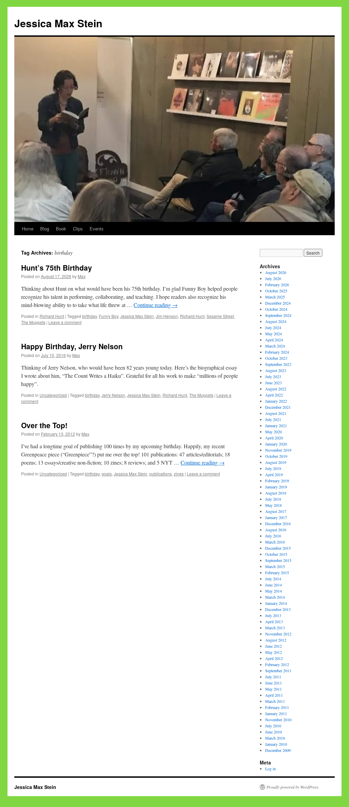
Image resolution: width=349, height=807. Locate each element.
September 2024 (278, 315)
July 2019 (273, 468)
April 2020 (274, 437)
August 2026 (275, 272)
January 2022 (276, 401)
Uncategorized (53, 395)
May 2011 (273, 689)
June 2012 (273, 646)
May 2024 (273, 333)
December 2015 (278, 548)
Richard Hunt (52, 316)
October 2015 (276, 554)
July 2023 (273, 376)
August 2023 (275, 370)
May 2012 (273, 652)
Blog (44, 228)
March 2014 (275, 597)
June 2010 (273, 732)
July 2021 (273, 419)
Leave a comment (64, 322)
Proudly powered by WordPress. (293, 787)
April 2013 (274, 621)
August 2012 (275, 640)
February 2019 (277, 480)
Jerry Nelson (113, 395)
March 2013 (275, 627)
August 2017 (275, 511)
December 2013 (278, 609)
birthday (89, 316)
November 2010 (278, 719)
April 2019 (274, 474)
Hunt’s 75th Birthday (56, 267)
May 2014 (273, 591)
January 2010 (276, 744)
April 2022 (274, 395)
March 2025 (275, 297)
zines (179, 474)
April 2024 (274, 339)
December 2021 (278, 407)
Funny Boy (108, 316)
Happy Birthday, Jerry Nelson (72, 346)
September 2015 (278, 560)
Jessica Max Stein (58, 23)
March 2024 (275, 346)
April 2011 (274, 695)
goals (107, 474)
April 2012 (274, 658)
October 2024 (276, 309)
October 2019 (276, 456)
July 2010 (273, 725)
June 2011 (273, 682)
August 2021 (275, 413)
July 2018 (273, 499)
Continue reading (156, 304)
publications (160, 474)
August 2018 (275, 493)
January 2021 (276, 425)
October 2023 (276, 358)
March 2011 (275, 701)
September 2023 (278, 364)
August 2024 (275, 321)
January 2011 (276, 713)
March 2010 (275, 738)
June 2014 (273, 584)
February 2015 (277, 572)
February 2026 (277, 284)
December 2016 (278, 523)
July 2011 (273, 676)
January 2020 (276, 444)
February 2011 (277, 707)
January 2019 (276, 486)
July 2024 (273, 327)
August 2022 (275, 388)
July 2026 (273, 278)
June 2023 (273, 382)
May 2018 (273, 505)
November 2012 (278, 633)
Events (97, 228)
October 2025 (276, 290)
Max (82, 276)
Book (61, 228)
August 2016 (275, 529)
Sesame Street (220, 316)
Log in (270, 768)
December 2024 (278, 303)
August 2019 (275, 462)
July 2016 (273, 535)
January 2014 (276, 603)
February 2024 (277, 352)
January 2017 (276, 517)
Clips (78, 228)
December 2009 (278, 750)
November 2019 (278, 450)
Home (27, 228)
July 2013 (273, 615)
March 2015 (275, 566)
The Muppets (33, 322)
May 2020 (273, 431)
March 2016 (275, 542)
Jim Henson (167, 316)
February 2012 (277, 664)
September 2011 (278, 670)
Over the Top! (44, 425)
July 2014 (273, 578)
